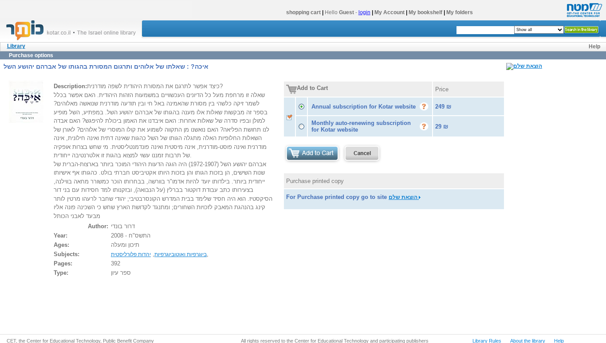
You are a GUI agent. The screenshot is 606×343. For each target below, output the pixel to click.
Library (16, 46)
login (364, 12)
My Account (389, 12)
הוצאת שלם (404, 197)
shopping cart (303, 12)
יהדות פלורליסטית (131, 254)
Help (594, 46)
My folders (459, 12)
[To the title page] (75, 39)
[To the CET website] (583, 17)
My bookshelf (425, 12)
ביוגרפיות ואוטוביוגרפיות (180, 254)
